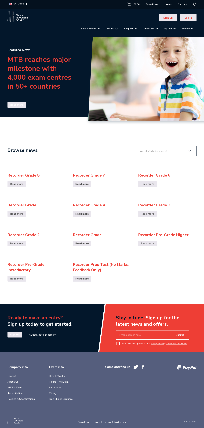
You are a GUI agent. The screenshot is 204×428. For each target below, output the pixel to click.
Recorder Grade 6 (154, 175)
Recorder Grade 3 (154, 205)
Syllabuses (170, 28)
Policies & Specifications (21, 399)
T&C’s (97, 422)
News (168, 4)
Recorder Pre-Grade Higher (163, 234)
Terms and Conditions (176, 343)
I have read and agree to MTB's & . (154, 343)
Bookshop (187, 28)
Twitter (136, 367)
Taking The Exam (59, 382)
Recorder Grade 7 (89, 175)
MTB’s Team (14, 387)
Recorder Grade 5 (23, 205)
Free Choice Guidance (61, 399)
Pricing (52, 393)
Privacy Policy (157, 343)
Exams (110, 28)
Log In (188, 18)
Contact (182, 4)
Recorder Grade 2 (23, 234)
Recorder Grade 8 (23, 175)
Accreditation (14, 393)
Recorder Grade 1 (89, 234)
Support (128, 28)
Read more (16, 105)
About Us (149, 28)
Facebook (143, 367)
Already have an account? (43, 335)
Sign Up (168, 18)
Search (195, 4)
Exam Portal (152, 4)
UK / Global (19, 4)
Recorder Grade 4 (89, 205)
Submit (180, 335)
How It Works (88, 28)
